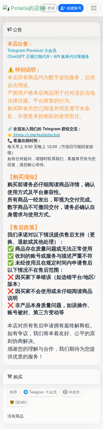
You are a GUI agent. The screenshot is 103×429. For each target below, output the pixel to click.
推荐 (13, 392)
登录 (51, 8)
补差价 (74, 392)
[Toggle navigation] (93, 8)
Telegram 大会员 (43, 392)
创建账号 (74, 8)
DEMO (21, 402)
